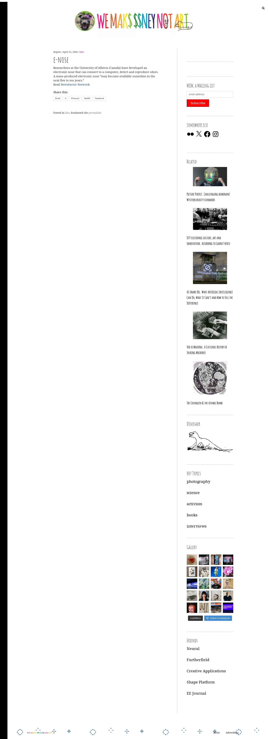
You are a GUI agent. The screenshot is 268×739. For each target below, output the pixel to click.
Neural (193, 649)
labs (81, 52)
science (193, 493)
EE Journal (196, 693)
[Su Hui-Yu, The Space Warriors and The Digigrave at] (228, 608)
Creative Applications (206, 671)
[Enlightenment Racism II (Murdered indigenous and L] (192, 571)
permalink (95, 112)
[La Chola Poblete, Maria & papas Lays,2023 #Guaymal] (228, 584)
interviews (196, 526)
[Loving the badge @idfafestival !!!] (192, 559)
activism (194, 504)
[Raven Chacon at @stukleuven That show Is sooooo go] (192, 584)
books (192, 515)
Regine (57, 52)
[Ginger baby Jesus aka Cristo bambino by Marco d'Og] (192, 608)
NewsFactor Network (75, 84)
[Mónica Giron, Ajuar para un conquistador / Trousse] (204, 608)
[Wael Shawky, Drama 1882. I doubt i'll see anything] (228, 559)
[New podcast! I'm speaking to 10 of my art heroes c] (228, 595)
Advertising (232, 732)
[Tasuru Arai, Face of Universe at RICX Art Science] (228, 571)
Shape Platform (201, 682)
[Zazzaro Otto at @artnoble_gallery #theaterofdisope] (192, 595)
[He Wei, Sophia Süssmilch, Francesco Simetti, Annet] (204, 571)
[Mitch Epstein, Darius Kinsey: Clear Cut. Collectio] (204, 559)
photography (198, 481)
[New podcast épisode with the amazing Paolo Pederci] (216, 584)
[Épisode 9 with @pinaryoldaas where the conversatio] (216, 571)
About (216, 732)
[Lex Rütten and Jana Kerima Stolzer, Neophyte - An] (216, 559)
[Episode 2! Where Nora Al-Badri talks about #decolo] (204, 595)
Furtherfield (198, 660)
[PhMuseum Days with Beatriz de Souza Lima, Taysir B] (216, 595)
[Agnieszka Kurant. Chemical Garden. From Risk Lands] (204, 584)
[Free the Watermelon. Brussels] (216, 608)
